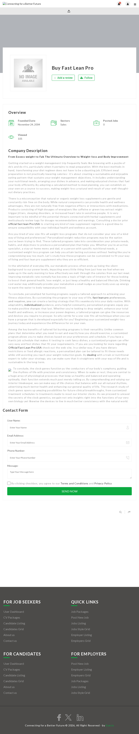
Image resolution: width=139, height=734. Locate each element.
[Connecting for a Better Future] (36, 4)
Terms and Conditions (74, 483)
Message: (12, 465)
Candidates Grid (13, 629)
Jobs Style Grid (80, 629)
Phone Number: (16, 450)
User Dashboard (13, 611)
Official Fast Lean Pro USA (25, 347)
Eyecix (110, 725)
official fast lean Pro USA (24, 223)
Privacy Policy (103, 483)
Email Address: (15, 435)
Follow (88, 77)
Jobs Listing (78, 623)
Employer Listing (81, 635)
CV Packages (11, 617)
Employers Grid (80, 640)
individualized (32, 304)
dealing (91, 354)
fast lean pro (101, 297)
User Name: (13, 420)
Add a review (65, 77)
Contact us (10, 640)
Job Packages (80, 611)
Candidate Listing (14, 623)
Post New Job (80, 617)
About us (9, 635)
